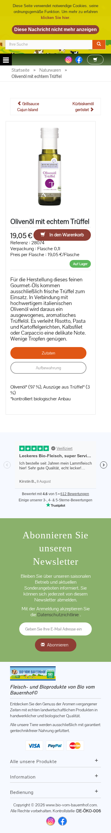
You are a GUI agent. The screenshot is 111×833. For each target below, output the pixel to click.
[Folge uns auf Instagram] (68, 59)
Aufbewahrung (48, 367)
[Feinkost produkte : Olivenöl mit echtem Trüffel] (50, 165)
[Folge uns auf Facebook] (79, 59)
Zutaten (48, 353)
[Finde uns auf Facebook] (62, 821)
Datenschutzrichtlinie (58, 614)
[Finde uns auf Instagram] (50, 821)
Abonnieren (57, 645)
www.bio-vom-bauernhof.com (71, 805)
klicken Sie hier (55, 17)
